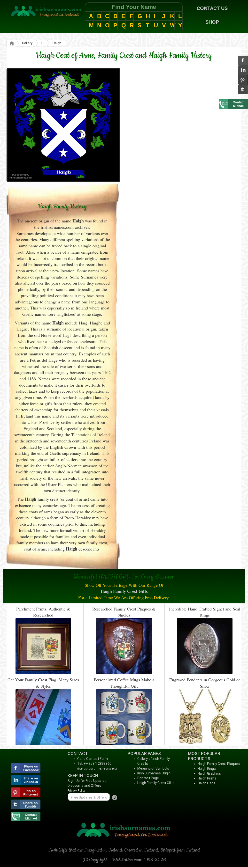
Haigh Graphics (209, 773)
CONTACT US (212, 8)
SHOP (212, 22)
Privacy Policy (76, 790)
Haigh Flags (206, 783)
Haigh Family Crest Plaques (219, 764)
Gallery (27, 43)
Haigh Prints (207, 778)
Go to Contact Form (92, 759)
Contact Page (148, 778)
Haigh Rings (207, 769)
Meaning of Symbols (153, 768)
